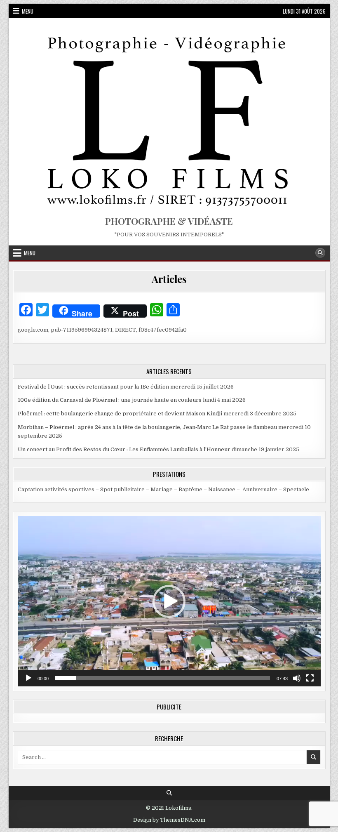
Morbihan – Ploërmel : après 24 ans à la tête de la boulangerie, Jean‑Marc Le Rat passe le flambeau (147, 427)
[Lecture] (28, 678)
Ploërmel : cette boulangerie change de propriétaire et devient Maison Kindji (120, 413)
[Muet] (297, 678)
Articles (169, 278)
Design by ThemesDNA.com (169, 820)
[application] (169, 601)
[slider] (162, 678)
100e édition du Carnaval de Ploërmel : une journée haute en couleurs (110, 400)
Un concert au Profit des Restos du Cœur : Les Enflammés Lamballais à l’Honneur (124, 449)
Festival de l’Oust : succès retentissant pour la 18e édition (93, 387)
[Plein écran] (310, 678)
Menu (27, 11)
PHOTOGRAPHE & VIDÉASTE (169, 221)
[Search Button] (320, 253)
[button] (169, 601)
